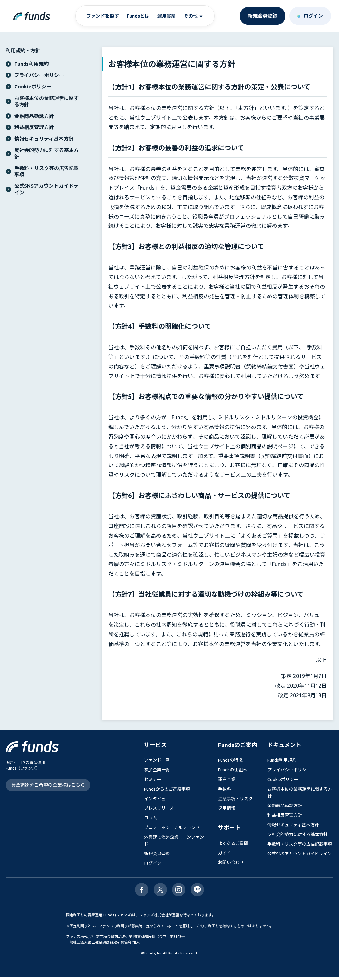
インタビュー (157, 798)
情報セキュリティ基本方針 (293, 824)
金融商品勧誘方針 (284, 805)
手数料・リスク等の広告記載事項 (299, 844)
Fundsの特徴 (230, 760)
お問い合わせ (231, 862)
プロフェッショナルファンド (172, 827)
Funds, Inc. (153, 953)
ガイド (224, 853)
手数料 (224, 789)
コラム (150, 817)
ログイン (152, 863)
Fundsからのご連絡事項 (167, 789)
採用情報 (226, 808)
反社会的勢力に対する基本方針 (297, 834)
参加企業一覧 (157, 769)
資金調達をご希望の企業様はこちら (48, 785)
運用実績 (166, 16)
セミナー (152, 779)
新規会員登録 (157, 853)
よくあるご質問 (233, 843)
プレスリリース (159, 808)
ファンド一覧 (157, 760)
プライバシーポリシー (289, 769)
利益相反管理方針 (284, 815)
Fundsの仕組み (232, 769)
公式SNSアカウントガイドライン (299, 853)
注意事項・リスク (235, 798)
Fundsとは (138, 16)
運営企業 (226, 779)
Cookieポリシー (282, 779)
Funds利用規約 (281, 760)
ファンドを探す (102, 16)
